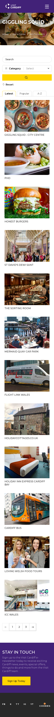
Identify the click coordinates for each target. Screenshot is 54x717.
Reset (10, 84)
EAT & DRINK (19, 34)
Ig (25, 704)
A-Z (40, 93)
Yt (32, 704)
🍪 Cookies (44, 705)
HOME (5, 34)
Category (15, 68)
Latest (9, 93)
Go (27, 77)
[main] (27, 358)
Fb (3, 704)
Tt (17, 704)
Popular (24, 93)
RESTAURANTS (37, 34)
